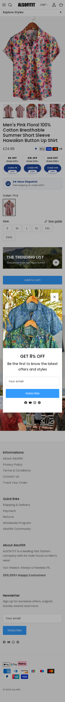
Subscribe (32, 393)
